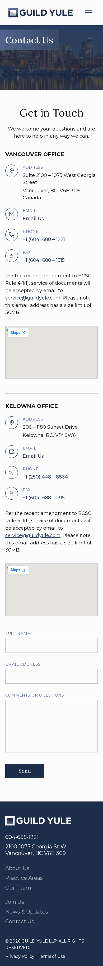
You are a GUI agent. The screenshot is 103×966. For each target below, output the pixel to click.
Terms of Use (51, 956)
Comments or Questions (34, 695)
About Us (17, 868)
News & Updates (26, 912)
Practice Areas (24, 878)
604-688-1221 (22, 837)
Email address (23, 664)
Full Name (17, 633)
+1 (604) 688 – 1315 (44, 260)
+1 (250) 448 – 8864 (45, 477)
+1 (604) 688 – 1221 (44, 239)
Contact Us (19, 921)
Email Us (33, 218)
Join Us (14, 902)
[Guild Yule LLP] (40, 12)
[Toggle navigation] (89, 12)
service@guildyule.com (32, 298)
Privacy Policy (19, 956)
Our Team (18, 888)
